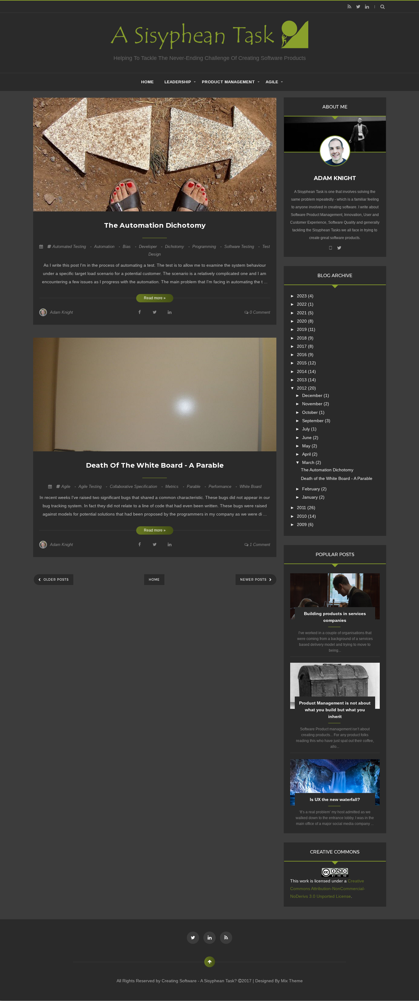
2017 (302, 346)
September (313, 420)
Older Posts (55, 580)
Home (154, 580)
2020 (302, 321)
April (307, 454)
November (313, 403)
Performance (223, 486)
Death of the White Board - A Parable (155, 465)
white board (250, 486)
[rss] (349, 7)
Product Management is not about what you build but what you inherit (335, 710)
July (306, 428)
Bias (130, 246)
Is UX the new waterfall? (335, 799)
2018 (302, 338)
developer (151, 246)
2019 (302, 329)
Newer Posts (254, 580)
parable (197, 486)
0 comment (259, 312)
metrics (175, 486)
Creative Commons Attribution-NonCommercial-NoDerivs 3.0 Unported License (327, 888)
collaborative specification (137, 486)
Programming (207, 246)
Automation (107, 246)
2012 (302, 388)
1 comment (259, 544)
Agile (272, 82)
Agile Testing (93, 486)
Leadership (177, 82)
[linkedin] (367, 7)
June (307, 437)
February (311, 488)
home (147, 82)
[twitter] (358, 7)
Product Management (228, 82)
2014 (302, 371)
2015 (302, 362)
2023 (302, 295)
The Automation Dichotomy (155, 225)
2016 (302, 354)
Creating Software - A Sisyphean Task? (200, 980)
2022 (302, 304)
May (307, 445)
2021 (302, 312)
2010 (302, 516)
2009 (302, 524)
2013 (302, 379)
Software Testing (242, 246)
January (310, 497)
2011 (302, 507)
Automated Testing (72, 246)
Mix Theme (292, 980)
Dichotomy (178, 246)
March (309, 462)
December (313, 395)
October (310, 412)
